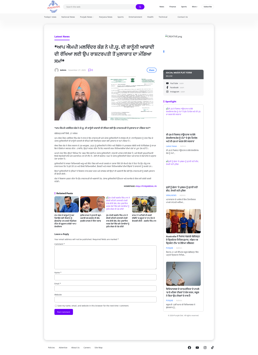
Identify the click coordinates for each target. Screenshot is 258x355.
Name (57, 272)
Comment (59, 244)
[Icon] (189, 347)
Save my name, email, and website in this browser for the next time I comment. (93, 305)
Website (58, 294)
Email (57, 283)
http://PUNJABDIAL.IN (146, 186)
